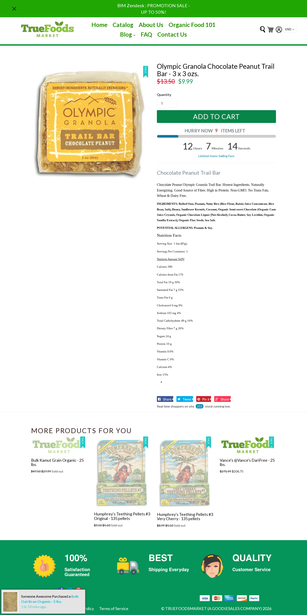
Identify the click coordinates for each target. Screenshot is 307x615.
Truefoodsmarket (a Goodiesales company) (213, 608)
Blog (129, 34)
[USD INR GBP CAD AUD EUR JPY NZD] (290, 29)
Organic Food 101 (192, 24)
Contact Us (172, 34)
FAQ (146, 34)
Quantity (164, 95)
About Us (151, 24)
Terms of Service (113, 608)
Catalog (123, 24)
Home (99, 24)
